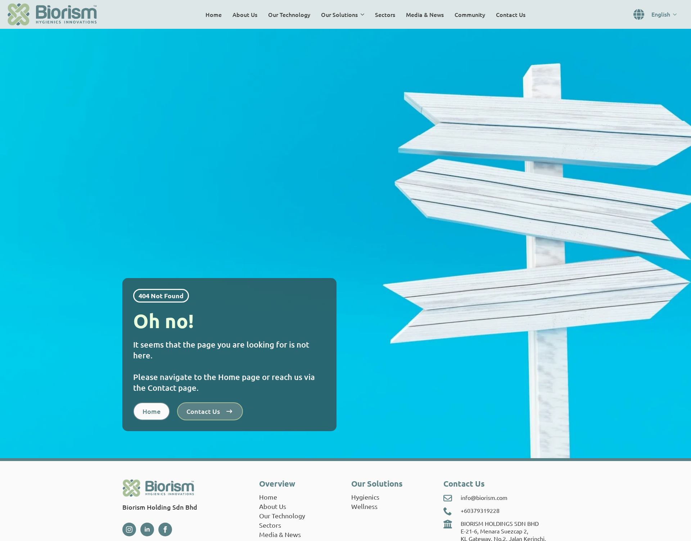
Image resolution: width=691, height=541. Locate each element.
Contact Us (510, 14)
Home (214, 14)
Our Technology (289, 14)
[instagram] (129, 529)
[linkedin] (147, 529)
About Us (244, 14)
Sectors (385, 14)
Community (470, 14)
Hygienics (365, 497)
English (660, 14)
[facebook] (165, 529)
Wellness (364, 506)
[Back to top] (675, 525)
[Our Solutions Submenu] (364, 14)
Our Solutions (339, 14)
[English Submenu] (677, 14)
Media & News (425, 14)
